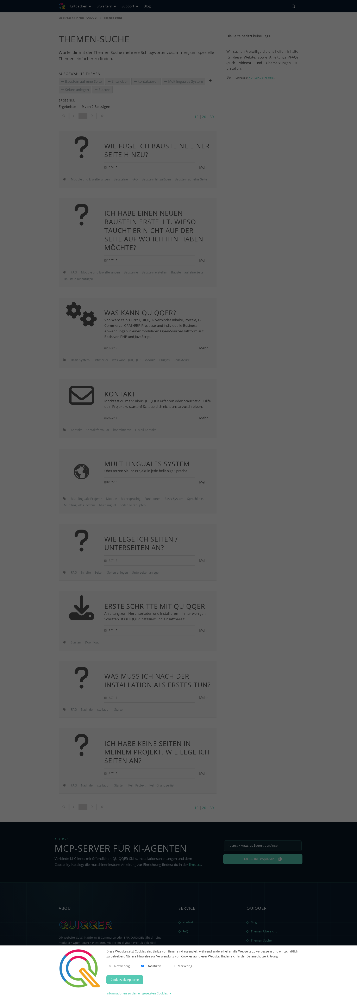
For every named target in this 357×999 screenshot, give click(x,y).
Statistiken (153, 966)
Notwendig (122, 966)
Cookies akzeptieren (125, 980)
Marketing (185, 966)
